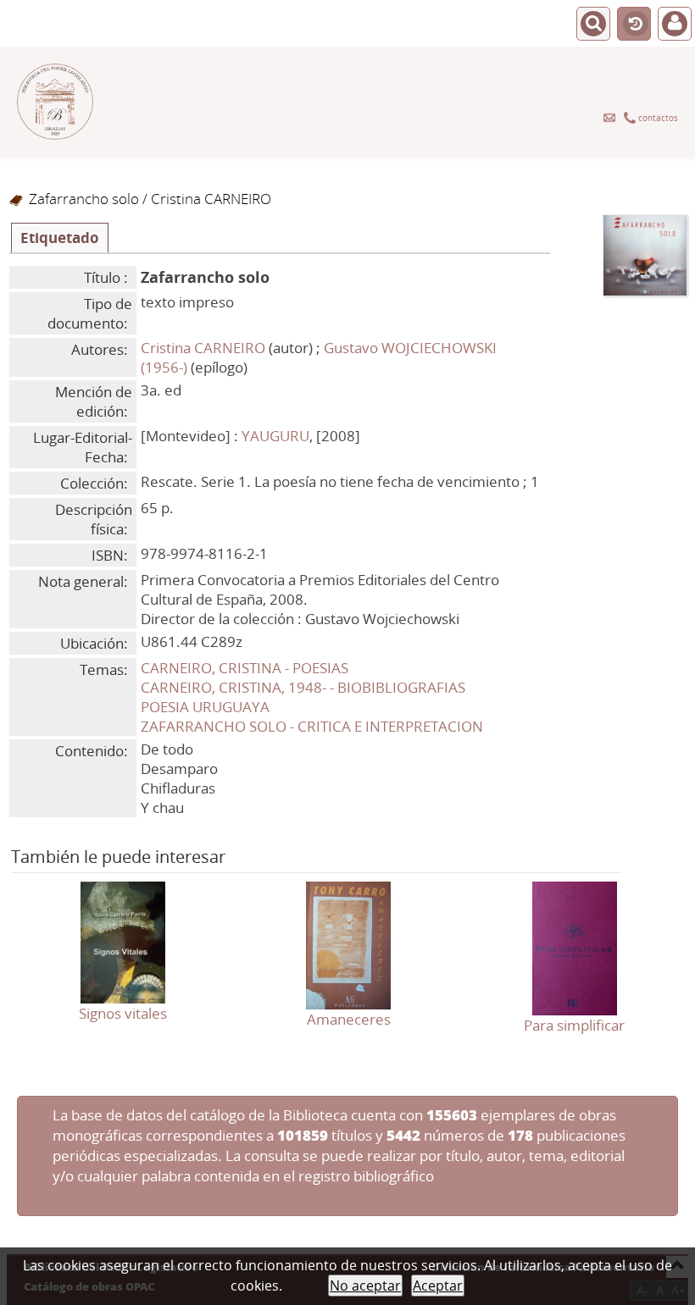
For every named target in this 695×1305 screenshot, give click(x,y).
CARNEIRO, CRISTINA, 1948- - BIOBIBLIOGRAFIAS (303, 687)
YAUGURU (275, 435)
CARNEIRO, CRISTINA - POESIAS (244, 667)
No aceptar (365, 1285)
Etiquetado (59, 237)
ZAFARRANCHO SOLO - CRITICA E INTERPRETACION (312, 726)
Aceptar (438, 1285)
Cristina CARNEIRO (203, 347)
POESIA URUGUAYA (205, 706)
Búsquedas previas (634, 24)
